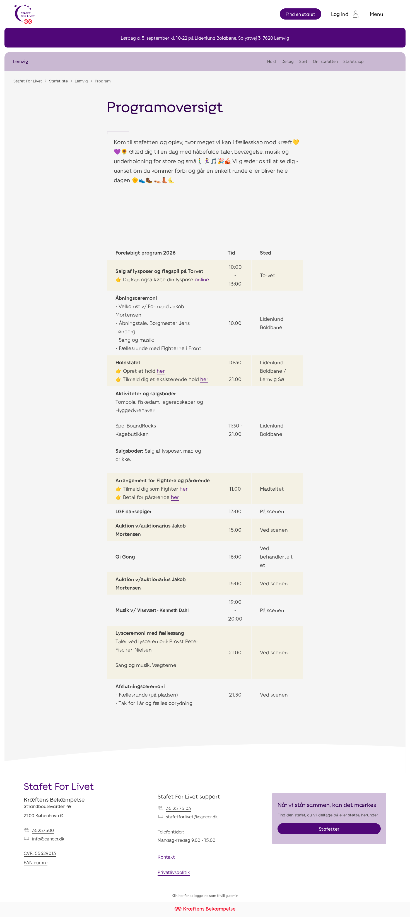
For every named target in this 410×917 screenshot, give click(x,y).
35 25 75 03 (178, 808)
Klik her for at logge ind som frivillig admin (205, 895)
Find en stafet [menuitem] (300, 14)
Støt (303, 61)
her (161, 371)
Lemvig (20, 61)
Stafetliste (58, 81)
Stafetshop (353, 61)
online (202, 279)
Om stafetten (325, 61)
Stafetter (329, 829)
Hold (271, 61)
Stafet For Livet (27, 81)
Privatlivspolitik (174, 872)
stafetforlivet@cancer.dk (192, 816)
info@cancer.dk (48, 838)
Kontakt (166, 856)
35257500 (43, 830)
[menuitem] (345, 14)
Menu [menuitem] (376, 14)
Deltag (287, 61)
